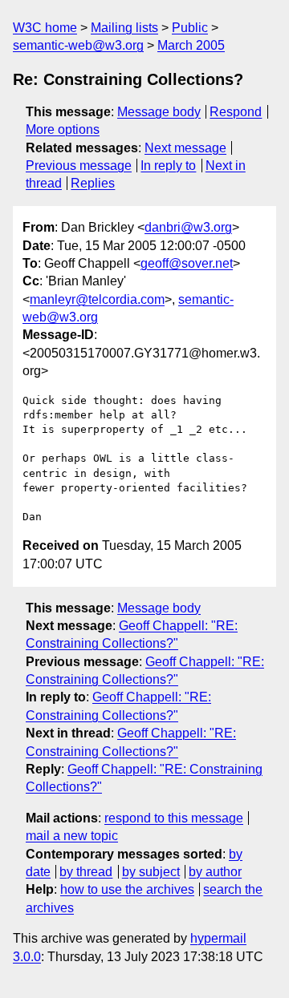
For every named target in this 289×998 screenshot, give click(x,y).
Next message (185, 148)
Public (190, 27)
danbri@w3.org (188, 227)
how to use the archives (127, 889)
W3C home (45, 27)
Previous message (79, 165)
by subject (151, 872)
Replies (93, 183)
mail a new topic (72, 835)
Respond (236, 112)
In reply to (168, 165)
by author (215, 872)
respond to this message (173, 818)
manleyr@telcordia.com (97, 299)
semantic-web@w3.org (78, 45)
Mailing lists (124, 27)
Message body (159, 112)
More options (63, 129)
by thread (85, 872)
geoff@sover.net (186, 263)
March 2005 (191, 45)
